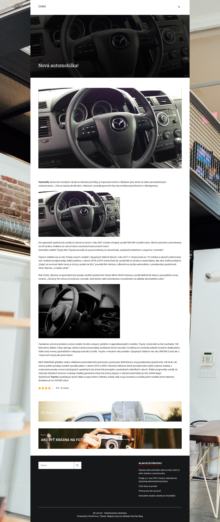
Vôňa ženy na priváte (148, 486)
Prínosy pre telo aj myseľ (150, 491)
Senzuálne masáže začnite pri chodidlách (157, 496)
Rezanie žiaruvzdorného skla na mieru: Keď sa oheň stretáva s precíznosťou (159, 472)
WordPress (93, 516)
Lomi (42, 6)
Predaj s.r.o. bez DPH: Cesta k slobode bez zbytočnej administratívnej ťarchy (158, 480)
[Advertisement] (110, 32)
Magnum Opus (113, 516)
